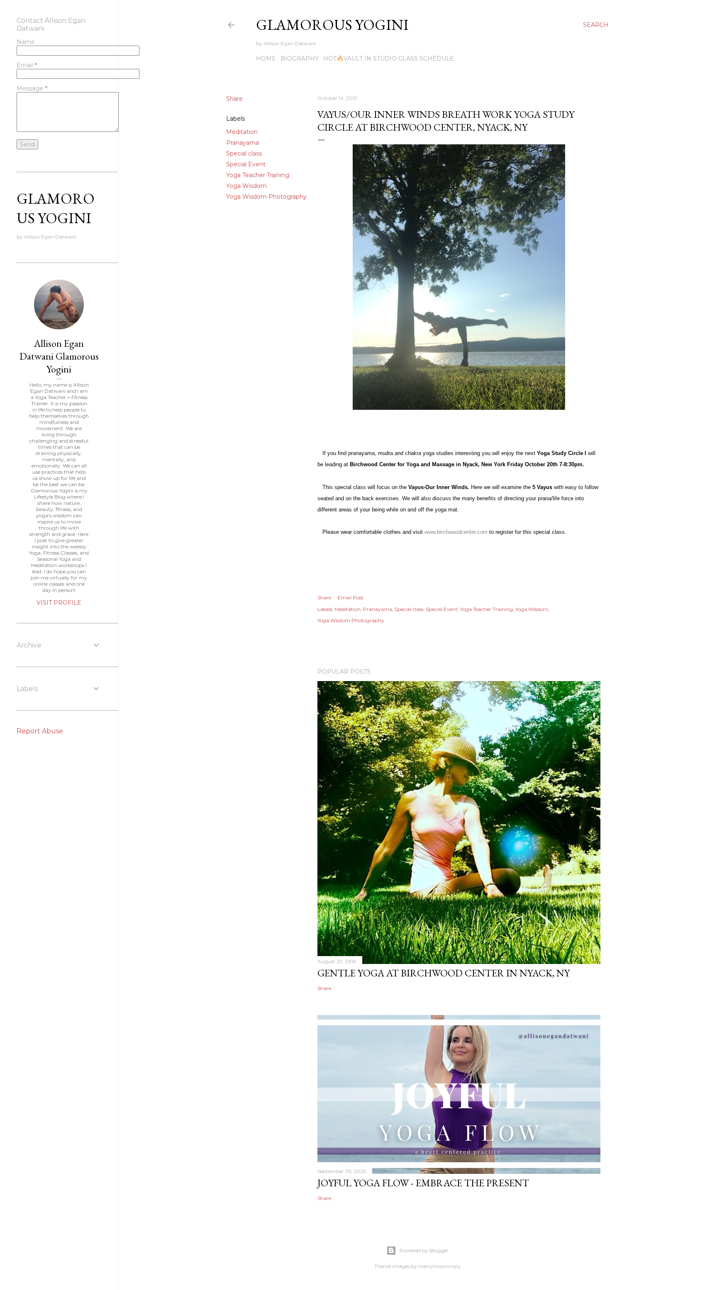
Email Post (350, 597)
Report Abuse (40, 731)
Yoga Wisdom (246, 186)
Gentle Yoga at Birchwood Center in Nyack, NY (443, 972)
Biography (299, 58)
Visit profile (59, 602)
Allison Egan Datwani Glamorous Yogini (59, 356)
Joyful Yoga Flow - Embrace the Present (423, 1182)
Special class (244, 153)
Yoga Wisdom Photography (266, 196)
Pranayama (242, 142)
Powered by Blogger (424, 1250)
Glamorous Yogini (332, 24)
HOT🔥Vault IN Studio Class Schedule (388, 58)
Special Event (246, 164)
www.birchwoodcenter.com (456, 532)
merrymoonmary (439, 1266)
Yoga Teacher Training (257, 175)
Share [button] (234, 98)
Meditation (242, 132)
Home (266, 58)
